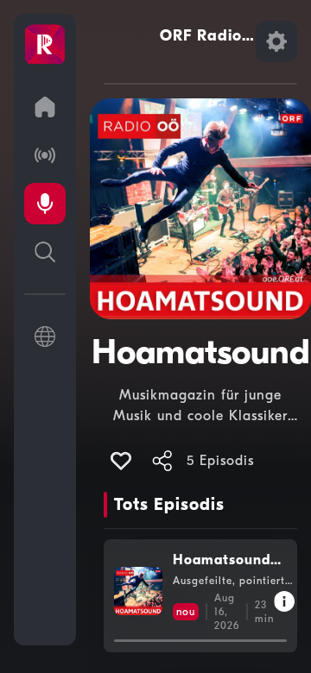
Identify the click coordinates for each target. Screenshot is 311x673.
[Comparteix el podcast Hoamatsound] (162, 460)
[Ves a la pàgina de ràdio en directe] (45, 155)
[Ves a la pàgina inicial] (45, 107)
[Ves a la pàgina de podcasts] (45, 203)
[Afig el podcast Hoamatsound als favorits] (121, 460)
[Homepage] (45, 45)
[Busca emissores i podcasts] (45, 252)
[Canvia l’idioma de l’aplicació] (45, 336)
